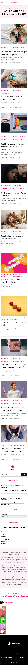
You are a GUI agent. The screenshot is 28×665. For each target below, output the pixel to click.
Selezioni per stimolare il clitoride (12, 136)
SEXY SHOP (14, 659)
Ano (22, 317)
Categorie (4, 514)
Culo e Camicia (20, 657)
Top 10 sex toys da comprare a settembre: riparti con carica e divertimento (12, 147)
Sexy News (20, 655)
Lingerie (3, 534)
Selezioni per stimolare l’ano (10, 45)
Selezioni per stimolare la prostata (12, 47)
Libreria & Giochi (5, 539)
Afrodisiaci (4, 538)
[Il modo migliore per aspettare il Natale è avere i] (3, 631)
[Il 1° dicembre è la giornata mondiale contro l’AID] (3, 625)
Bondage (3, 536)
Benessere (3, 533)
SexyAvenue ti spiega (7, 657)
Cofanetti (3, 543)
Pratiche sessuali (6, 185)
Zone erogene (5, 93)
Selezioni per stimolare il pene (11, 138)
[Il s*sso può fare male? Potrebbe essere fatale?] (3, 620)
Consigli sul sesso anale (9, 319)
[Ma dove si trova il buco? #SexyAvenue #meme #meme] (3, 614)
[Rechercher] (24, 474)
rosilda (4, 62)
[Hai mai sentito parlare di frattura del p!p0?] (3, 609)
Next (13, 469)
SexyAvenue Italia (15, 596)
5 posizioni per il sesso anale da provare (11, 495)
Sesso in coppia (21, 190)
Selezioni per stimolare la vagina (12, 48)
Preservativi (4, 541)
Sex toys (3, 531)
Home (3, 655)
